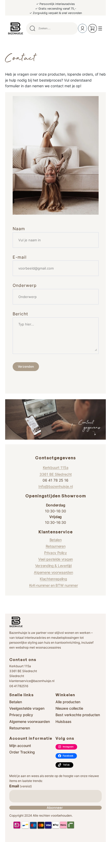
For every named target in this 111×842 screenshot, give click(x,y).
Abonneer (55, 808)
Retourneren (56, 546)
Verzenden (26, 366)
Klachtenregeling (53, 579)
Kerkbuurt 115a (55, 467)
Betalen (56, 540)
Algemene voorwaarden (53, 572)
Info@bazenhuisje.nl (55, 486)
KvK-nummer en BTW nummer (53, 585)
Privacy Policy (55, 552)
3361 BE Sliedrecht (55, 474)
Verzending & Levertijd (53, 565)
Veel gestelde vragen (55, 559)
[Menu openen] (100, 28)
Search (72, 28)
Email (20, 786)
